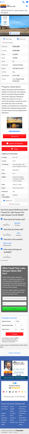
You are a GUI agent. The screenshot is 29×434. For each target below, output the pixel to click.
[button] (1, 25)
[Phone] (25, 391)
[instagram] (9, 391)
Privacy (15, 432)
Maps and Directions (9, 378)
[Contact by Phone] (23, 2)
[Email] (22, 391)
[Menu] (27, 6)
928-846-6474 (14, 131)
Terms (10, 432)
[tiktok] (12, 391)
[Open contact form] (27, 2)
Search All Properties (16, 143)
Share (16, 149)
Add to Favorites (8, 42)
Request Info (22, 39)
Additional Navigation (14, 353)
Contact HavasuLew (20, 378)
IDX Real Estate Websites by (8, 430)
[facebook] (6, 391)
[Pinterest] (19, 391)
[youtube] (3, 391)
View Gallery (15, 33)
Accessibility (4, 432)
